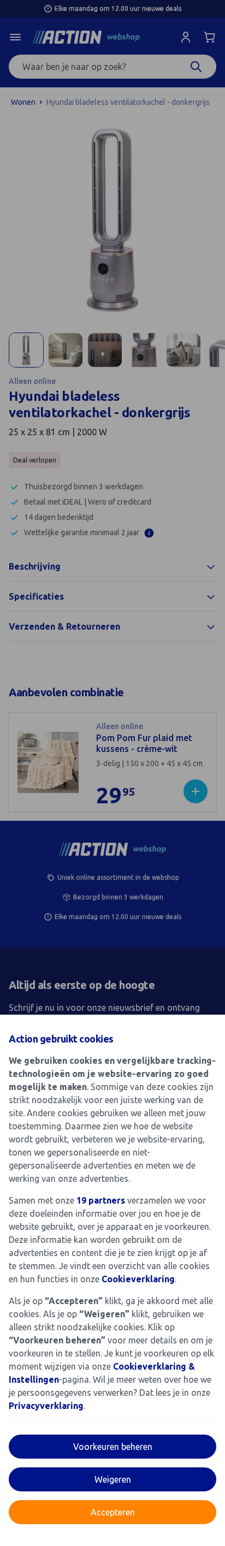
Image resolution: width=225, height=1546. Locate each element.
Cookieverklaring (138, 1279)
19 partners (100, 1200)
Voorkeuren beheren (112, 1447)
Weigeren (112, 1479)
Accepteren (113, 1512)
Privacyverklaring (46, 1406)
